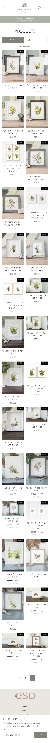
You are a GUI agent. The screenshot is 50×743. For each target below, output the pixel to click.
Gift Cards (25, 711)
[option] (25, 19)
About (25, 706)
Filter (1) (13, 39)
